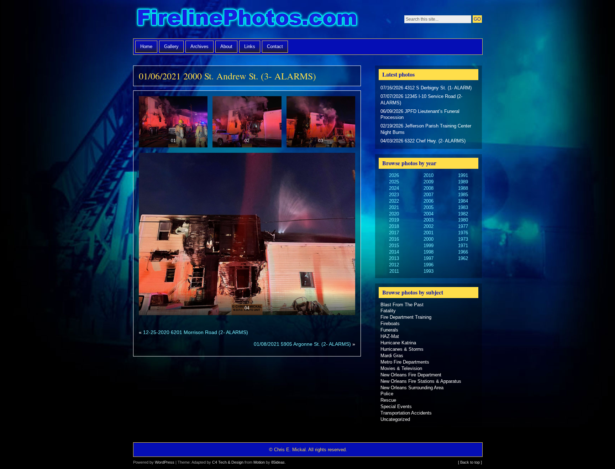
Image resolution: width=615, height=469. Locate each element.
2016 (394, 239)
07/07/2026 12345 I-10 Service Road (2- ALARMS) (421, 99)
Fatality (388, 310)
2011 (394, 271)
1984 (463, 201)
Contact (275, 46)
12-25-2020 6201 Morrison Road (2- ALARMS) (195, 332)
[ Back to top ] (470, 462)
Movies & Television (401, 368)
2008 (428, 188)
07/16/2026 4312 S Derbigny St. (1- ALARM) (426, 87)
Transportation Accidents (406, 413)
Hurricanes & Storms (402, 349)
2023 (394, 194)
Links (249, 46)
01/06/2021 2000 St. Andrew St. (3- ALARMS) (227, 76)
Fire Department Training (405, 317)
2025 (394, 181)
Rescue (388, 400)
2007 (428, 194)
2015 (394, 245)
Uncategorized (395, 419)
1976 (463, 232)
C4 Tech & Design (227, 462)
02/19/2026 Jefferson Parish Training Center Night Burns (425, 129)
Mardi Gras (391, 355)
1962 (463, 258)
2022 (394, 201)
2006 (428, 201)
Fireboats (390, 323)
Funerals (389, 330)
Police (386, 393)
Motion (259, 462)
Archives (199, 46)
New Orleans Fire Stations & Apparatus (420, 381)
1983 (463, 207)
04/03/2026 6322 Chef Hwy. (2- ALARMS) (423, 141)
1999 (428, 245)
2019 (394, 220)
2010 (428, 175)
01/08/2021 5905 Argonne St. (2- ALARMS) (302, 344)
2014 (394, 252)
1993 (428, 271)
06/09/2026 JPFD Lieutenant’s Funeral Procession (419, 114)
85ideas (278, 462)
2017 (394, 232)
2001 (428, 232)
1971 (463, 245)
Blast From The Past (402, 304)
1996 (428, 264)
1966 (463, 252)
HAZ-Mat (389, 336)
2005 (428, 207)
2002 (428, 226)
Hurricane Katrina (398, 342)
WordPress (164, 462)
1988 (463, 188)
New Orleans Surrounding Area (411, 387)
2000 (428, 239)
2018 (394, 226)
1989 (463, 181)
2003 (428, 220)
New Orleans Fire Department (410, 374)
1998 (428, 252)
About (226, 46)
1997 (428, 258)
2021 (394, 207)
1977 (463, 226)
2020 (394, 214)
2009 (428, 181)
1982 (463, 214)
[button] (173, 122)
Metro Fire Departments (404, 362)
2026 (394, 175)
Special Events (396, 406)
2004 (428, 214)
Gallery (171, 46)
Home (146, 46)
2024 (394, 188)
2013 (394, 258)
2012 (394, 264)
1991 (463, 175)
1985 (463, 194)
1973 (463, 239)
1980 (463, 220)
